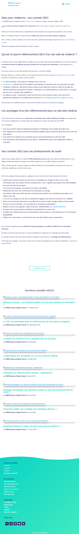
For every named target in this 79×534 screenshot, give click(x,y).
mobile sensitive (59, 207)
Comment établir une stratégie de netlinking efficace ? (30, 409)
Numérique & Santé (10, 473)
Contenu (38, 21)
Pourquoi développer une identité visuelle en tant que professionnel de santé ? (38, 391)
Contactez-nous (39, 268)
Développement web (11, 484)
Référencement (9, 491)
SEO (61, 21)
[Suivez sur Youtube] (19, 523)
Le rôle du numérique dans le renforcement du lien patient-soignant (36, 321)
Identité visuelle (9, 486)
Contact (6, 470)
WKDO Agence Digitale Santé (14, 21)
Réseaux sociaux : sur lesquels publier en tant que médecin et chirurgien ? (39, 303)
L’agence (7, 468)
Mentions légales (10, 512)
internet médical (53, 21)
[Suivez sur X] (11, 523)
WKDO (8, 243)
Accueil (6, 465)
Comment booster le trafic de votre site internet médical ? (31, 426)
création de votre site (64, 75)
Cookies (7, 510)
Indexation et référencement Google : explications (27, 373)
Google (44, 21)
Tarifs (6, 507)
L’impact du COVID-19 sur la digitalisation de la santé (29, 339)
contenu (8, 84)
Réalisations (8, 505)
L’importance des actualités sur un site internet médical (30, 356)
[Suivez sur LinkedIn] (23, 523)
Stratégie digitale (10, 481)
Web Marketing (9, 494)
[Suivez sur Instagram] (15, 523)
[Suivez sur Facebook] (7, 523)
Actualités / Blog (10, 502)
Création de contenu (11, 489)
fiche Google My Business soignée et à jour (57, 98)
